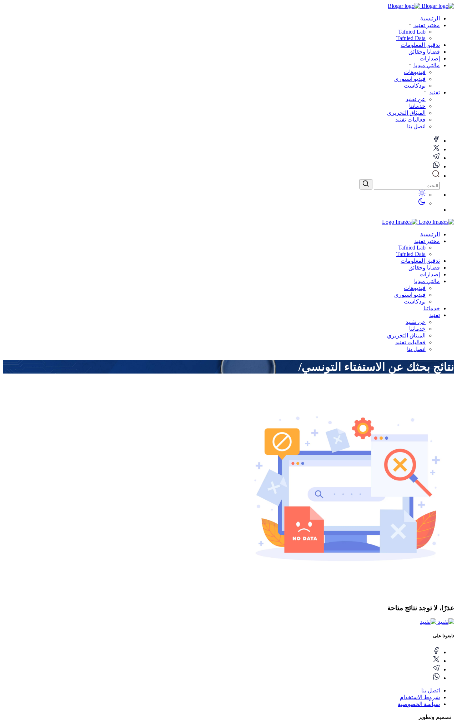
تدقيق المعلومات (420, 45)
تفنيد (434, 92)
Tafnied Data (411, 254)
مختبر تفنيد (426, 25)
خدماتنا (431, 308)
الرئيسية (430, 18)
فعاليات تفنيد (410, 342)
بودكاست (415, 301)
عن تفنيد (416, 322)
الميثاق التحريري (406, 335)
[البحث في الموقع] (436, 176)
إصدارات (430, 58)
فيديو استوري (410, 295)
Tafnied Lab (412, 248)
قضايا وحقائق (424, 52)
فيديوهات (415, 288)
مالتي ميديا (426, 65)
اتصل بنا (416, 349)
